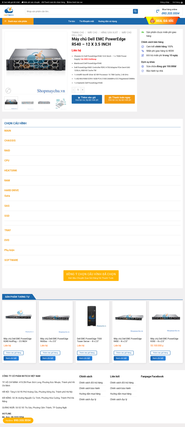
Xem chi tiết (11, 358)
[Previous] (9, 62)
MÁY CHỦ (92, 32)
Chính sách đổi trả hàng (91, 382)
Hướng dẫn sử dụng (107, 21)
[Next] (62, 62)
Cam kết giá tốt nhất (11, 2)
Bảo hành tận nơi (75, 2)
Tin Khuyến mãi (86, 21)
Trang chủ (78, 32)
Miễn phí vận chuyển (31, 2)
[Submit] (135, 11)
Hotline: (18, 420)
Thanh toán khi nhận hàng (54, 2)
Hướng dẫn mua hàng (89, 393)
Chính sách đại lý (87, 399)
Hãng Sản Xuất (109, 32)
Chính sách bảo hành (89, 388)
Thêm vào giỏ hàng (13, 353)
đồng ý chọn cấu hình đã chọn (91, 275)
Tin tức (71, 21)
